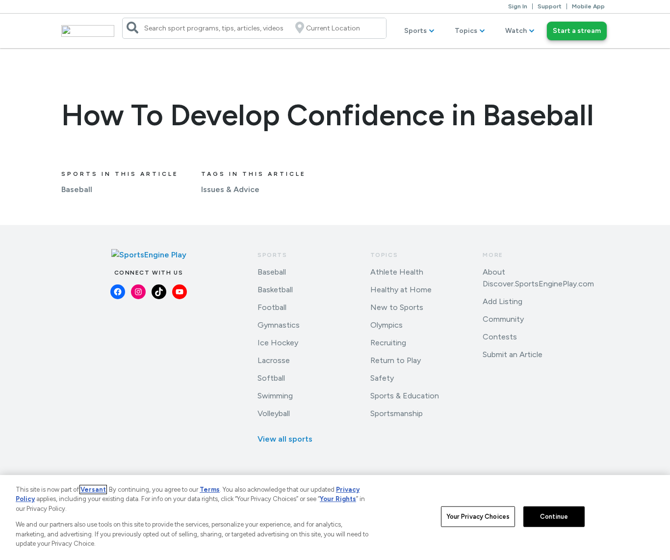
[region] (335, 517)
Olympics (386, 325)
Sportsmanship (396, 413)
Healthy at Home (401, 289)
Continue (554, 516)
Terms (210, 489)
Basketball (275, 289)
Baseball (76, 189)
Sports (415, 31)
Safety (382, 378)
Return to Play (395, 360)
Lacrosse (274, 360)
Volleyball (274, 413)
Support (550, 6)
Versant (93, 489)
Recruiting (388, 342)
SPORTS (272, 255)
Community (503, 319)
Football (272, 307)
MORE (493, 255)
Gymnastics (279, 325)
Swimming (275, 395)
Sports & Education (404, 395)
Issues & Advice (230, 189)
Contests (500, 336)
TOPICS (384, 255)
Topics (466, 31)
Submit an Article (512, 354)
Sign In (517, 6)
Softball (271, 378)
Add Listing (502, 301)
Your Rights (338, 499)
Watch (516, 31)
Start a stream (577, 31)
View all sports (285, 439)
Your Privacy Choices (478, 516)
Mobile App (588, 6)
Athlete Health (396, 272)
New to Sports (396, 307)
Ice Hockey (278, 342)
